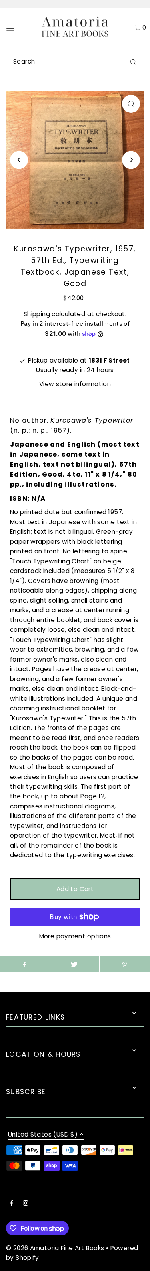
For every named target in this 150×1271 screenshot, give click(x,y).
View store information (75, 384)
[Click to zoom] (131, 104)
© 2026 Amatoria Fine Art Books (55, 1248)
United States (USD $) (43, 1135)
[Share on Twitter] (74, 964)
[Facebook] (11, 1204)
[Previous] (19, 160)
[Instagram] (25, 1204)
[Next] (131, 160)
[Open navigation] (18, 27)
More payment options (75, 936)
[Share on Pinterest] (125, 964)
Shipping (37, 314)
